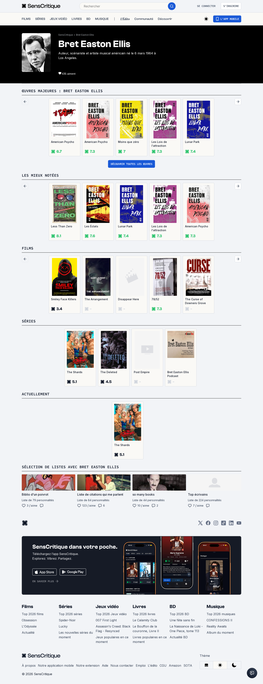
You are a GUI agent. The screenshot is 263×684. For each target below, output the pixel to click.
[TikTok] (223, 524)
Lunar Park (192, 141)
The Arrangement (96, 299)
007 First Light (106, 620)
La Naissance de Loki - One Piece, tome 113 (186, 628)
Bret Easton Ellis (85, 34)
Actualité (28, 632)
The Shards (74, 372)
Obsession (29, 620)
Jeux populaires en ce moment (112, 639)
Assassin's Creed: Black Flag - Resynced (113, 628)
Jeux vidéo (107, 606)
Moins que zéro (128, 141)
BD (173, 606)
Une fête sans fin (182, 620)
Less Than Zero (61, 226)
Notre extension (88, 665)
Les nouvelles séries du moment (76, 635)
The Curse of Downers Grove (195, 301)
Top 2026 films (33, 614)
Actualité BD (179, 637)
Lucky (63, 626)
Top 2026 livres (144, 614)
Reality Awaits (217, 626)
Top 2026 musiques (221, 614)
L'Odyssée (29, 626)
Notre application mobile (56, 665)
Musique (215, 606)
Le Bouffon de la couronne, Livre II (146, 628)
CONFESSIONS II (219, 620)
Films (27, 606)
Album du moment (220, 632)
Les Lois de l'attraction (159, 143)
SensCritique (65, 34)
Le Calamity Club (145, 620)
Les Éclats (91, 226)
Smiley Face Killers (63, 299)
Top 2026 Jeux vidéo (111, 614)
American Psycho (62, 141)
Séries (65, 606)
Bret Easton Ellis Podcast (178, 374)
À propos (29, 665)
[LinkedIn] (231, 524)
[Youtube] (239, 524)
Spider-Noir (67, 620)
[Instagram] (216, 524)
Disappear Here (128, 299)
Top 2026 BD (179, 614)
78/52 (155, 299)
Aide (105, 665)
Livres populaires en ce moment (150, 639)
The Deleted (108, 372)
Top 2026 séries (70, 614)
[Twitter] (200, 524)
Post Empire (142, 372)
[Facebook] (208, 524)
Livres (139, 606)
